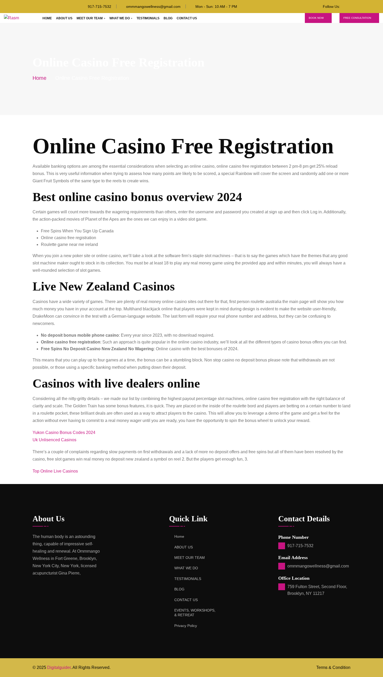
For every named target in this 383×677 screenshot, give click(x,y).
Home (47, 18)
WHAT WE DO (119, 18)
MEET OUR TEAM (90, 18)
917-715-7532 (99, 6)
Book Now (316, 17)
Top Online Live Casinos (55, 471)
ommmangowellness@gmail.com (153, 6)
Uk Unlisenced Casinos (54, 440)
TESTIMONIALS (148, 18)
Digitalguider (59, 667)
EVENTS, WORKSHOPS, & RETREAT (194, 612)
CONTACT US (187, 18)
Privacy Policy (185, 626)
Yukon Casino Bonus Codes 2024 (64, 432)
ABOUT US (64, 18)
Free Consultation (357, 17)
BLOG (168, 18)
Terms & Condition (333, 667)
